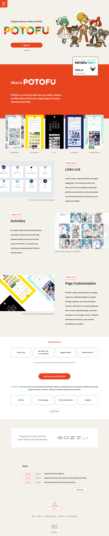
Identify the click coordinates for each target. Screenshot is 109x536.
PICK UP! (70, 163)
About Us (62, 516)
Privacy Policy (72, 516)
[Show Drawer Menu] (3, 3)
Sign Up (26, 45)
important (28, 474)
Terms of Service (50, 516)
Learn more (54, 411)
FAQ (33, 516)
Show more (80, 490)
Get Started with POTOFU (54, 376)
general (28, 478)
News (40, 516)
